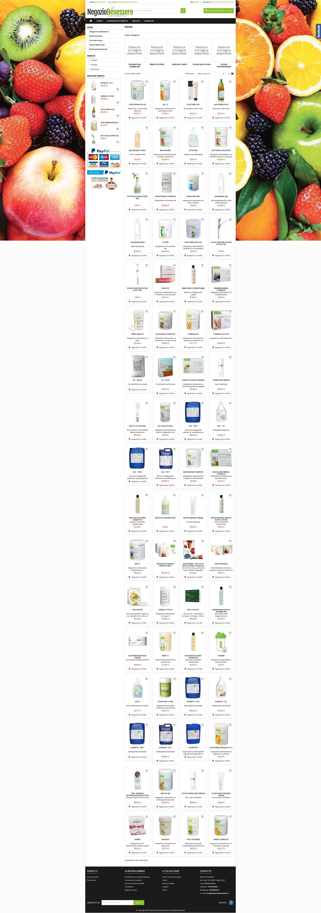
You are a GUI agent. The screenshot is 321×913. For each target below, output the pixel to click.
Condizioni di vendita (117, 21)
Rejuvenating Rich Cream (137, 656)
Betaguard (165, 150)
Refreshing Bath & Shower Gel (221, 610)
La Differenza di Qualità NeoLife (137, 877)
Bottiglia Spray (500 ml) (110, 136)
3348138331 (101, 2)
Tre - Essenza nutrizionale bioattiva (137, 794)
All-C (165, 104)
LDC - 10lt (193, 426)
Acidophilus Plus (137, 104)
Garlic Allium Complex (193, 380)
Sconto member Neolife (134, 883)
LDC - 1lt (221, 426)
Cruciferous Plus (193, 242)
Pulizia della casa (97, 45)
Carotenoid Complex (165, 196)
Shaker (221, 655)
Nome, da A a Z (211, 73)
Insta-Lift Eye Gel (137, 426)
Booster (193, 150)
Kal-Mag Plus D (165, 426)
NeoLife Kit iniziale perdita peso (165, 565)
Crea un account (227, 2)
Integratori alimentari (99, 31)
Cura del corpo (95, 40)
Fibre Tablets (137, 334)
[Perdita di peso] (157, 50)
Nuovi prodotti (93, 877)
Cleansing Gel (221, 196)
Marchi (91, 55)
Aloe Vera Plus (108, 109)
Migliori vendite (95, 75)
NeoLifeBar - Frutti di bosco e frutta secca (193, 565)
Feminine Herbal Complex (221, 289)
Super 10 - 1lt (107, 83)
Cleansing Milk (137, 242)
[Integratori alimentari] (135, 50)
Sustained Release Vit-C (110, 123)
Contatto (205, 871)
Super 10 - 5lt (165, 747)
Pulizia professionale (98, 49)
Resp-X (165, 655)
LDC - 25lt (137, 472)
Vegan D (165, 839)
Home (99, 21)
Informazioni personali (171, 877)
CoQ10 (165, 242)
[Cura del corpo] (179, 50)
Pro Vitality (193, 609)
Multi (137, 564)
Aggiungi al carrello (137, 118)
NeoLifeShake (221, 564)
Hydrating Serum (221, 380)
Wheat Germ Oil (221, 839)
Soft (137, 701)
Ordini (164, 880)
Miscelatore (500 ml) (165, 518)
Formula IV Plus (221, 334)
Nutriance (95, 69)
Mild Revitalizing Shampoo (137, 519)
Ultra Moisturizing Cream (221, 794)
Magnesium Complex (193, 472)
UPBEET (137, 839)
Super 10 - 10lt (193, 701)
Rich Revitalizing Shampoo (193, 656)
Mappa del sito (131, 890)
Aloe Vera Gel (193, 104)
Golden (94, 60)
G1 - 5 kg (165, 380)
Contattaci (129, 887)
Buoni (164, 890)
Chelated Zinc (193, 196)
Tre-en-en (165, 793)
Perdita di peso (95, 36)
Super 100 (193, 747)
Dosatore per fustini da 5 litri (137, 289)
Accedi (215, 2)
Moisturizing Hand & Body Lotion (221, 519)
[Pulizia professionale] (224, 50)
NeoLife (135, 21)
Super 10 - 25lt (137, 747)
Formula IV (193, 334)
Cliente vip (149, 21)
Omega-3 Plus (107, 96)
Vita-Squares (193, 839)
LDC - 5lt (165, 472)
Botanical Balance (221, 150)
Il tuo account (170, 871)
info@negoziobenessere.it (127, 2)
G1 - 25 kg (137, 380)
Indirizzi (165, 887)
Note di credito (168, 883)
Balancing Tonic (137, 150)
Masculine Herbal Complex (221, 473)
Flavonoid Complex (165, 334)
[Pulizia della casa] (202, 50)
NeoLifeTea (137, 609)
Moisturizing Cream (193, 518)
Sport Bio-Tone (165, 701)
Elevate (165, 288)
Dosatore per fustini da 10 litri (221, 243)
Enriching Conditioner (193, 288)
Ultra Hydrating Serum (193, 793)
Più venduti (91, 880)
